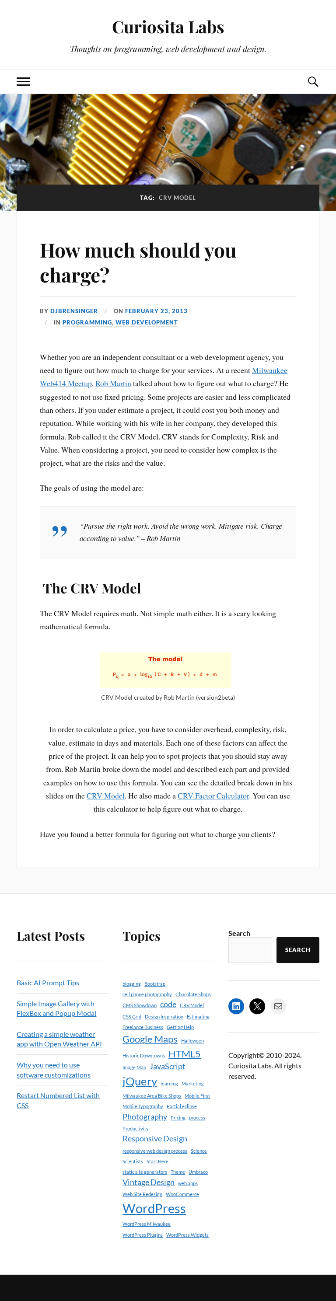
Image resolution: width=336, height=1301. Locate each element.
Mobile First (197, 1096)
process (197, 1117)
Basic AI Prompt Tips (48, 982)
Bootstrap (154, 984)
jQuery (139, 1081)
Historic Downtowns (143, 1055)
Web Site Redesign (142, 1194)
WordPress (154, 1208)
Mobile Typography (142, 1106)
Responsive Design (154, 1138)
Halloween (192, 1040)
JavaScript (168, 1066)
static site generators (144, 1172)
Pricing (178, 1117)
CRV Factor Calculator (213, 795)
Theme (178, 1172)
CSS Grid (131, 1016)
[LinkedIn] (236, 1006)
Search (239, 933)
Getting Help (180, 1027)
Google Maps (150, 1039)
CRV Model (106, 795)
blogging (131, 984)
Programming (87, 322)
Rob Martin (113, 383)
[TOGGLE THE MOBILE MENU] (23, 82)
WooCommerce (182, 1194)
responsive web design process (154, 1151)
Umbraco (198, 1172)
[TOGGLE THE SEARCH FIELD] (312, 82)
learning (169, 1083)
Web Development (147, 322)
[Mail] (278, 1006)
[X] (257, 1006)
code (168, 1004)
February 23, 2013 (156, 310)
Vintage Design (148, 1182)
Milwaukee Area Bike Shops (151, 1096)
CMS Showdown (139, 1005)
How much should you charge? (138, 262)
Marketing (193, 1083)
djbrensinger (74, 310)
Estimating (198, 1016)
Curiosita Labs (168, 26)
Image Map (134, 1067)
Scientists (132, 1161)
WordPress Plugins (142, 1235)
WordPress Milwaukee (146, 1224)
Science (199, 1151)
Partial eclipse (182, 1106)
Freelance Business (142, 1027)
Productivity (135, 1128)
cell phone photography (147, 994)
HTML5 (184, 1054)
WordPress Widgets (187, 1235)
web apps (188, 1183)
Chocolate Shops (193, 994)
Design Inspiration (164, 1016)
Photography (144, 1116)
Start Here (157, 1161)
